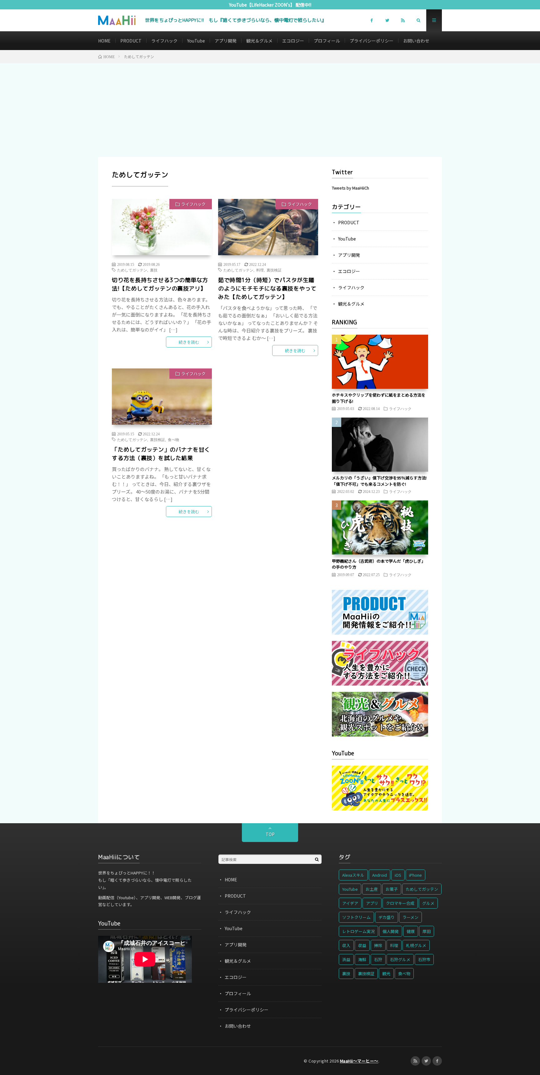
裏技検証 (274, 270)
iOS (398, 875)
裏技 (154, 270)
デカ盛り (386, 917)
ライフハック (164, 41)
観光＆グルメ (259, 41)
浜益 (346, 959)
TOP (270, 834)
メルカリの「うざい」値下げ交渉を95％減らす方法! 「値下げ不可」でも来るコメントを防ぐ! (379, 481)
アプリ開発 (226, 41)
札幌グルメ (416, 945)
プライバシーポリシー (371, 41)
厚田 (426, 931)
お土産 (372, 889)
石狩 (378, 959)
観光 (386, 973)
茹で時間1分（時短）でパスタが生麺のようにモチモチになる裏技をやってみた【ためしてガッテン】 (267, 288)
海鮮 (362, 959)
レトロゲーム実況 (358, 931)
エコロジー (293, 41)
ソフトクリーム (356, 917)
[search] (317, 859)
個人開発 (390, 931)
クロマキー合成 (400, 903)
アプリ (372, 903)
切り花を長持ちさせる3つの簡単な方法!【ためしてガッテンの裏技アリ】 (160, 284)
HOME (104, 41)
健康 (411, 931)
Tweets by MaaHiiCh (350, 188)
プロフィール (327, 41)
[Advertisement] (270, 110)
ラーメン (410, 917)
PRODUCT (131, 41)
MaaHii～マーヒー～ (359, 1061)
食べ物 (173, 439)
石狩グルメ (400, 959)
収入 (346, 945)
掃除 (378, 945)
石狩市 (424, 959)
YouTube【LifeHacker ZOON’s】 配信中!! (270, 5)
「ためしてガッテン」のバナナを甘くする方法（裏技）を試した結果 (161, 454)
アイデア (350, 903)
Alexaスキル (353, 875)
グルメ (428, 903)
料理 (260, 270)
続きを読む (189, 342)
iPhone (415, 875)
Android (379, 875)
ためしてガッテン (132, 270)
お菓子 (392, 889)
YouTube (196, 41)
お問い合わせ (416, 41)
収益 (362, 945)
